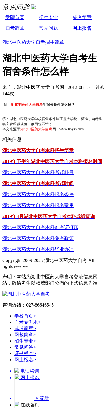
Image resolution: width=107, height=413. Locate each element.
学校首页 (25, 315)
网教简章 (25, 334)
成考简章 (82, 17)
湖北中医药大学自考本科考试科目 (38, 172)
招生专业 (48, 17)
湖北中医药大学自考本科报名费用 (38, 205)
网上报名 (82, 28)
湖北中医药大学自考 (27, 105)
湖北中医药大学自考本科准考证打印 (40, 227)
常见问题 (48, 28)
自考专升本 (27, 322)
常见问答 (25, 347)
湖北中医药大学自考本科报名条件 (38, 194)
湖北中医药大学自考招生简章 (33, 42)
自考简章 (14, 28)
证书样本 (25, 353)
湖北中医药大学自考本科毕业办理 (38, 249)
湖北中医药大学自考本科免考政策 (38, 238)
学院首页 (14, 17)
